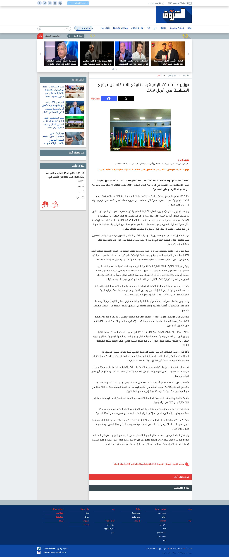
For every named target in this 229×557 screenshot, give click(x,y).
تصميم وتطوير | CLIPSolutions (56, 548)
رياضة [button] (163, 27)
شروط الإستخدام (176, 548)
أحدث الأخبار (78, 36)
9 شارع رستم (161, 536)
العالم (164, 517)
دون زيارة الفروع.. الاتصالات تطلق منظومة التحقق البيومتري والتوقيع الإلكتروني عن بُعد (53, 139)
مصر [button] (189, 27)
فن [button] (148, 27)
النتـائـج (45, 206)
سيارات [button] (86, 521)
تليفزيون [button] (105, 27)
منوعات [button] (163, 521)
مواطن (86, 517)
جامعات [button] (137, 521)
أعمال (159, 75)
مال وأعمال (172, 75)
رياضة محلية (136, 513)
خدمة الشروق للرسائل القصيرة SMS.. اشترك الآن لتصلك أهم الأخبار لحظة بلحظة (149, 464)
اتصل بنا (189, 548)
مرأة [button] (190, 521)
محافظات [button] (59, 517)
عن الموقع (162, 548)
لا (80, 192)
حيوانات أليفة (109, 524)
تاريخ (112, 532)
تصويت (55, 206)
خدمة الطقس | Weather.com (55, 552)
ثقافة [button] (61, 521)
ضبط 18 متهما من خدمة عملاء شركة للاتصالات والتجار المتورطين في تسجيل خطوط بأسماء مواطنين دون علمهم (53, 93)
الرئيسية (186, 75)
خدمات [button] (86, 524)
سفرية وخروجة (109, 528)
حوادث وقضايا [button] (120, 27)
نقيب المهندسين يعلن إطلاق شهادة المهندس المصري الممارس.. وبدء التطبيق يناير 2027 (53, 123)
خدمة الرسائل (150, 548)
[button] (91, 35)
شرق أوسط (162, 513)
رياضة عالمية (136, 517)
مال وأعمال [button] (137, 27)
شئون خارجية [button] (177, 27)
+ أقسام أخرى (83, 28)
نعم (79, 186)
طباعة (97, 98)
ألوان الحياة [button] (109, 521)
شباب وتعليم (161, 532)
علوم (164, 528)
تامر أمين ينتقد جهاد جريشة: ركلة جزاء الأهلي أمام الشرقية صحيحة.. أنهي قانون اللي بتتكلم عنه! (53, 108)
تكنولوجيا (163, 524)
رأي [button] (155, 27)
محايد (78, 197)
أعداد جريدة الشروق (52, 36)
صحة (164, 540)
